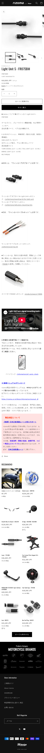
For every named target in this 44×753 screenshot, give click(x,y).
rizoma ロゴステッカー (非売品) (11, 491)
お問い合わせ (9, 707)
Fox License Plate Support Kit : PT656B (30, 556)
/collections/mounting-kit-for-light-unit (19, 199)
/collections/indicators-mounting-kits (18, 205)
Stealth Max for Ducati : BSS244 (10, 522)
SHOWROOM (8, 693)
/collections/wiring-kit (10, 247)
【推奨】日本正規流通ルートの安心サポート (20, 422)
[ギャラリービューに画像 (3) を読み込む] (33, 57)
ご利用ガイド (9, 683)
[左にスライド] (2, 58)
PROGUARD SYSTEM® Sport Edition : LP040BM (11, 588)
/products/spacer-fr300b (33, 294)
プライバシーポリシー (12, 698)
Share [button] (6, 456)
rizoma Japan (24, 749)
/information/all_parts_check (27, 374)
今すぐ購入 (22, 107)
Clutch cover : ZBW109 (28, 491)
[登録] (37, 721)
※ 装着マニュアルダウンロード (13, 383)
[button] (2, 3)
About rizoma (9, 688)
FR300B (5, 264)
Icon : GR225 (5, 620)
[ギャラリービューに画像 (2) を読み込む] (22, 57)
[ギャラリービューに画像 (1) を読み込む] (10, 57)
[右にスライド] (41, 58)
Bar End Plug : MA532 (28, 620)
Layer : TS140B (6, 555)
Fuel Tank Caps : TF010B (28, 588)
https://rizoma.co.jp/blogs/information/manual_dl (20, 399)
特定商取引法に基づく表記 (13, 703)
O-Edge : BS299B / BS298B (29, 522)
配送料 (3, 86)
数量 (3, 89)
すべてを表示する (22, 634)
